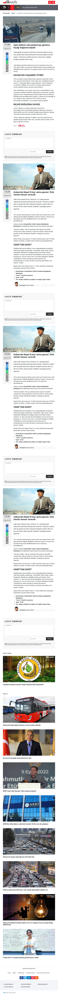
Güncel (13, 13)
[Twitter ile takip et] (25, 977)
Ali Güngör (23, 285)
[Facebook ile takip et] (21, 977)
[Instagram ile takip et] (33, 977)
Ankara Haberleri (8, 984)
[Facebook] (7, 53)
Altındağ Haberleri (43, 984)
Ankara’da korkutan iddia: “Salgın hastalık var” (30, 7)
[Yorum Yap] (7, 70)
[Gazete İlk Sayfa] (10, 2)
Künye (9, 973)
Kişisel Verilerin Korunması (43, 973)
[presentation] (8, 7)
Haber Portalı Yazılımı (11, 992)
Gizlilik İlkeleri (21, 973)
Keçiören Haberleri (26, 984)
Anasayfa (7, 13)
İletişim (14, 973)
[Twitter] (7, 56)
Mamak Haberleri (25, 987)
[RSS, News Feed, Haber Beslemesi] (36, 977)
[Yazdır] (7, 68)
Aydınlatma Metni (30, 973)
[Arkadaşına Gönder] (7, 65)
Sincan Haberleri (8, 987)
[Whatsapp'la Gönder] (7, 62)
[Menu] (49, 2)
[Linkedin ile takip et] (29, 977)
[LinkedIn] (7, 59)
